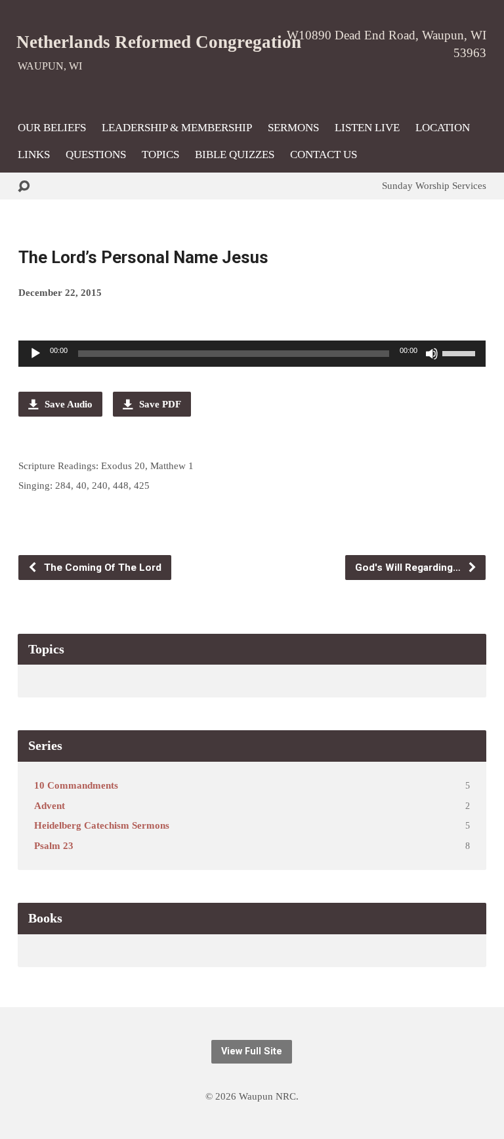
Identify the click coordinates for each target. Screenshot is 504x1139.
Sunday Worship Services (434, 185)
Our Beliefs (52, 128)
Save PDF (158, 403)
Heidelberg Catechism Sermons (101, 825)
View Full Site (251, 1051)
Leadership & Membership (177, 128)
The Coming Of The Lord (101, 567)
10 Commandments (76, 785)
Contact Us (323, 155)
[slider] (460, 352)
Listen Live (367, 128)
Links (34, 155)
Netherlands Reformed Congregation (158, 42)
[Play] (35, 353)
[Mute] (431, 353)
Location (442, 128)
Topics (160, 155)
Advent (49, 805)
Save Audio (67, 403)
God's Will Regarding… (409, 567)
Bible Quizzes (234, 155)
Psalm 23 (54, 845)
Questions (96, 155)
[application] (252, 354)
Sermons (293, 128)
